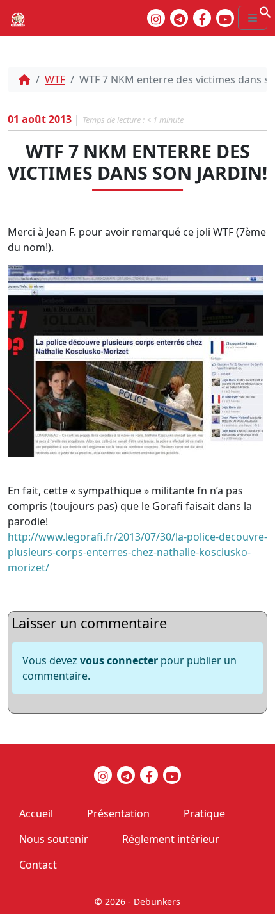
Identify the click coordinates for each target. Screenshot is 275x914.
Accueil (36, 813)
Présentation (118, 813)
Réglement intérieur (170, 839)
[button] (265, 11)
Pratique (204, 813)
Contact (38, 865)
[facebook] (202, 18)
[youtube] (225, 18)
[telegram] (179, 18)
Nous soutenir (53, 839)
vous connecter (119, 660)
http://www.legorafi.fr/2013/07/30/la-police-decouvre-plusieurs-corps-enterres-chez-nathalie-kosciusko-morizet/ (137, 552)
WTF (55, 79)
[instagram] (156, 18)
